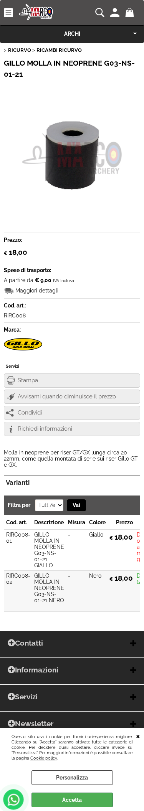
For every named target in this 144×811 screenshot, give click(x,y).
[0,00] (130, 12)
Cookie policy (43, 758)
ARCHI (72, 34)
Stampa (28, 380)
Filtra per (19, 505)
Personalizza (72, 778)
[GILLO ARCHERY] (23, 350)
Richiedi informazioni (45, 428)
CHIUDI (138, 736)
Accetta (72, 800)
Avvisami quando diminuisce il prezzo (67, 396)
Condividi (30, 412)
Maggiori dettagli (36, 290)
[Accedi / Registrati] (115, 12)
